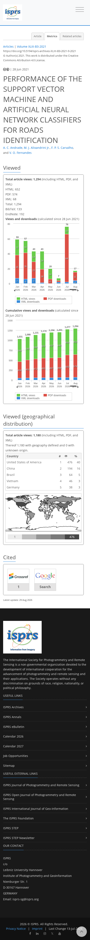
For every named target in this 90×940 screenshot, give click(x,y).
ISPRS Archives (13, 707)
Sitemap (9, 766)
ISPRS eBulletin (13, 727)
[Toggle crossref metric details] (18, 576)
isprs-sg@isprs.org (26, 899)
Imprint (37, 929)
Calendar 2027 (13, 746)
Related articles (72, 36)
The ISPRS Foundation (18, 818)
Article (37, 36)
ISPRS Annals (12, 717)
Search (45, 587)
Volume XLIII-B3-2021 (31, 46)
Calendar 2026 (13, 736)
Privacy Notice (16, 929)
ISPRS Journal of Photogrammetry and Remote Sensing (41, 785)
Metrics (52, 36)
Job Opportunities (15, 756)
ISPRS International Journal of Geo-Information (35, 809)
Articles (8, 46)
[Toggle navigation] (79, 9)
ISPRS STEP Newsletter (19, 838)
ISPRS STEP (10, 828)
